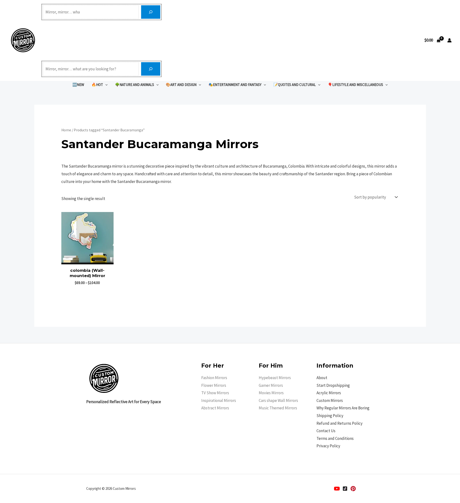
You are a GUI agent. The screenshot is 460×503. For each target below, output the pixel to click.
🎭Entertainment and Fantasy (234, 84)
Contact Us (325, 430)
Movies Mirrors (271, 392)
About (321, 377)
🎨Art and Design (181, 84)
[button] (105, 84)
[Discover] (150, 12)
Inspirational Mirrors (218, 400)
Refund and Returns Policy (339, 423)
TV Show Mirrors (215, 392)
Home (66, 130)
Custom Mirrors (329, 400)
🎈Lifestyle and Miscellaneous (355, 84)
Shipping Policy (329, 415)
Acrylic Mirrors (328, 392)
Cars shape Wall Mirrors (278, 400)
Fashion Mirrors (214, 377)
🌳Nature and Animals (134, 84)
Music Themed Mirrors (278, 408)
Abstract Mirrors (215, 408)
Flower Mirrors (213, 385)
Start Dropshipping (333, 385)
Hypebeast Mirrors (275, 377)
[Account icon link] (449, 40)
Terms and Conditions (335, 438)
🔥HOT (97, 84)
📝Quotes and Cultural (294, 84)
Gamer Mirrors (271, 385)
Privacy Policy (328, 445)
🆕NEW (78, 84)
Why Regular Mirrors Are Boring (342, 408)
